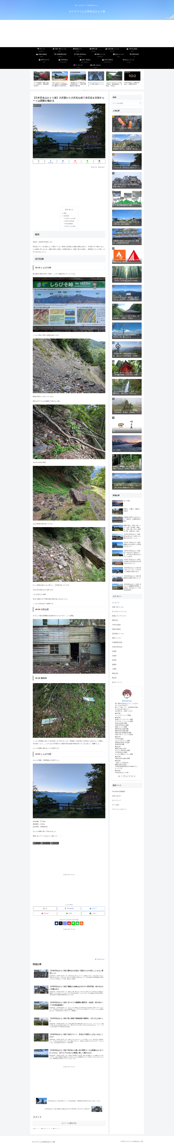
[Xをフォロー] (61, 923)
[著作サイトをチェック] (56, 923)
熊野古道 (115, 620)
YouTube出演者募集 (118, 791)
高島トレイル (116, 638)
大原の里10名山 (117, 647)
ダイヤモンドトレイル (119, 611)
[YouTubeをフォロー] (69, 923)
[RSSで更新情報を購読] (81, 923)
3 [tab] (90, 90)
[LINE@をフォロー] (73, 923)
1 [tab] (84, 90)
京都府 (114, 651)
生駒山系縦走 (116, 629)
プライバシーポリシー (119, 809)
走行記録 (66, 216)
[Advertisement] (87, 33)
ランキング (115, 602)
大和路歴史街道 (117, 642)
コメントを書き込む (69, 1123)
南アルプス (37, 843)
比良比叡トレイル (118, 633)
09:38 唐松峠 (69, 223)
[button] (99, 162)
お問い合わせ (116, 796)
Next (142, 79)
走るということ (117, 682)
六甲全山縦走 (116, 624)
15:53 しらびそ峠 (70, 226)
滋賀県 (114, 664)
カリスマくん (127, 701)
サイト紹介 (115, 805)
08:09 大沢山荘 (69, 221)
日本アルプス (46, 843)
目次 (66, 209)
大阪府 (114, 655)
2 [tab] (87, 90)
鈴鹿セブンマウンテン (119, 616)
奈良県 (114, 660)
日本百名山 (55, 843)
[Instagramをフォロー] (65, 923)
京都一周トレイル (118, 607)
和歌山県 (115, 673)
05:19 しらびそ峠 (70, 218)
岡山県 (114, 678)
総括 (65, 213)
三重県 (114, 669)
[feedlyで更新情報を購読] (77, 923)
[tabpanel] (41, 79)
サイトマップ (116, 800)
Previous (31, 79)
